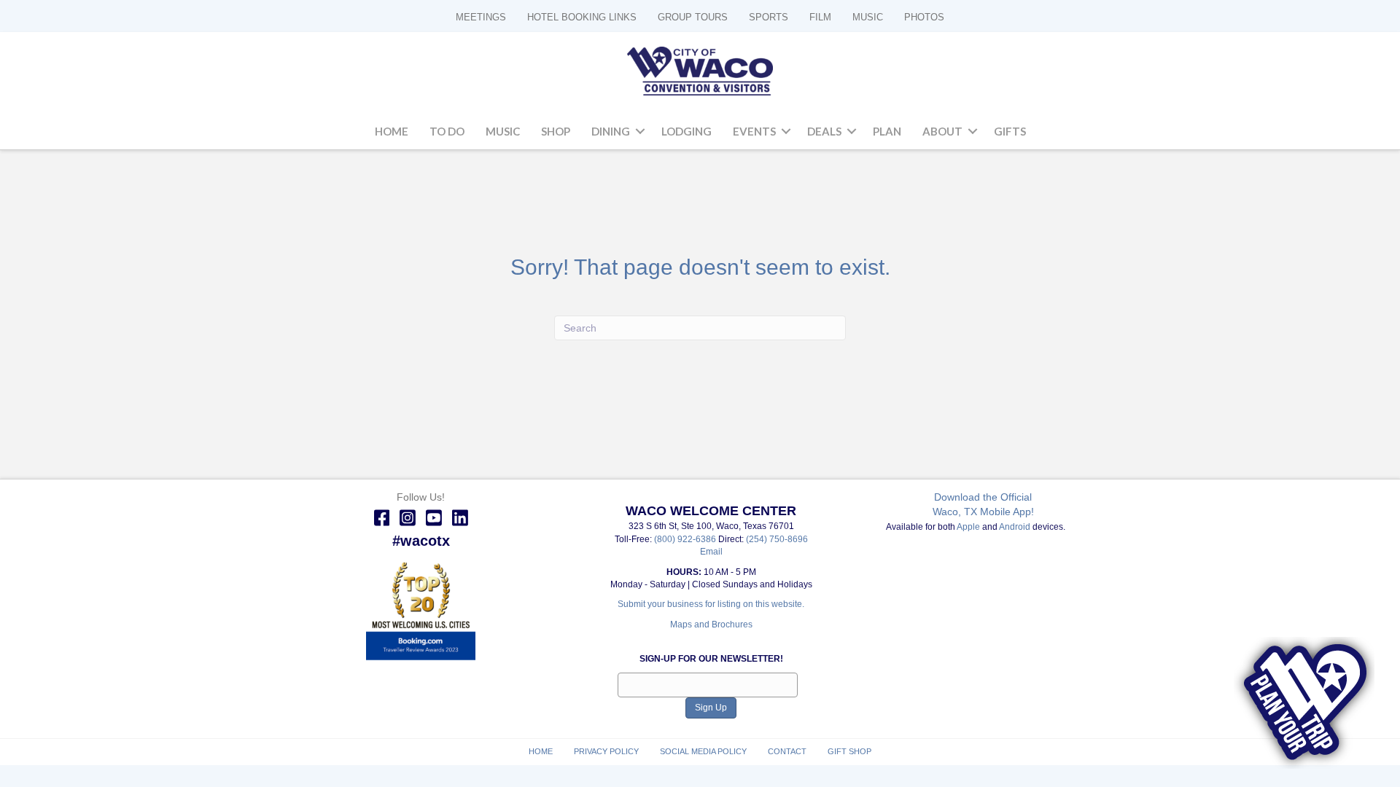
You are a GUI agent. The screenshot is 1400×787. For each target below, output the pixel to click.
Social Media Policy (703, 751)
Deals (824, 131)
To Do (446, 131)
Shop (555, 131)
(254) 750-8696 (777, 539)
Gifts (1010, 131)
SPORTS (768, 17)
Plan (887, 131)
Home (391, 131)
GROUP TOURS (693, 17)
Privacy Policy (606, 751)
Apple (968, 527)
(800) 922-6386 (686, 539)
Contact (787, 751)
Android (1014, 527)
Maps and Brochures (711, 624)
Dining (610, 131)
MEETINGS (481, 17)
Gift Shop (849, 751)
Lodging (686, 131)
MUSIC (867, 17)
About (942, 131)
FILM (820, 17)
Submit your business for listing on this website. (711, 604)
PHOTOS (924, 17)
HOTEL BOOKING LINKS (582, 17)
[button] (640, 132)
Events (754, 131)
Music (503, 131)
